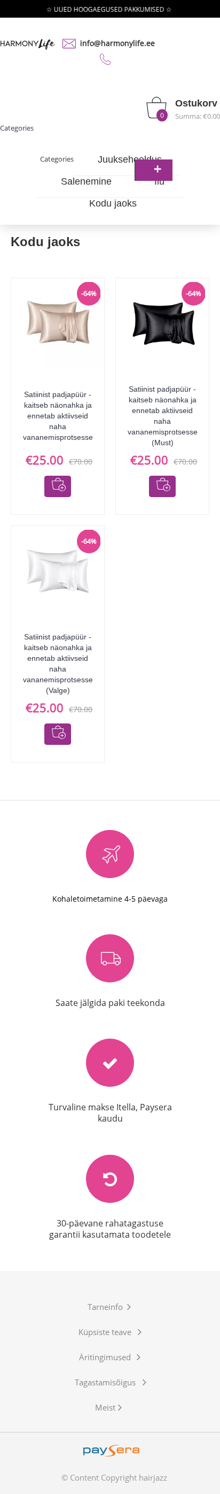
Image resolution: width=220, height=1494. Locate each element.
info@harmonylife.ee (117, 43)
